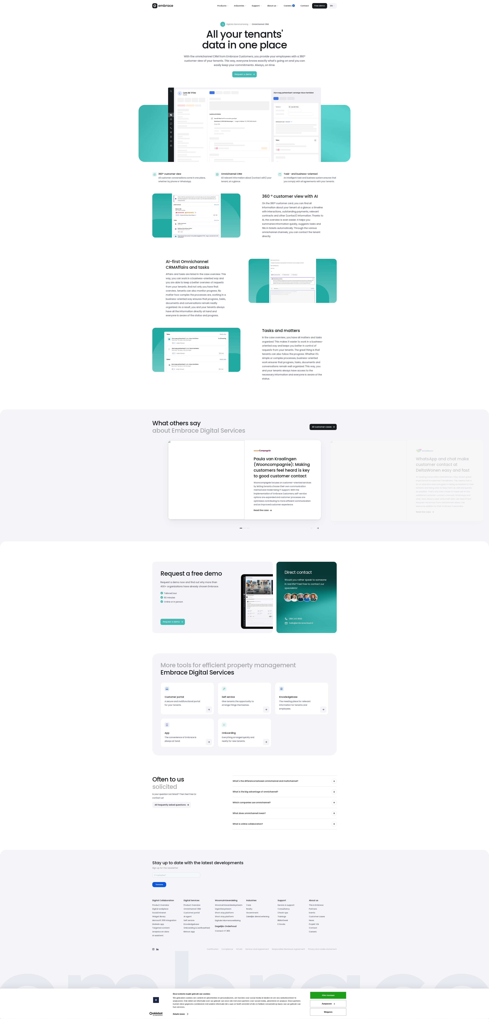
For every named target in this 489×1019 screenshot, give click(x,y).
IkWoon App (189, 931)
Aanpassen (327, 1003)
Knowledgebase (191, 924)
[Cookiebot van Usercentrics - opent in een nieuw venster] (156, 1014)
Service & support (286, 905)
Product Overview (160, 905)
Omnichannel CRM (192, 908)
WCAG (239, 949)
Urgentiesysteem (223, 908)
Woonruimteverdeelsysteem (228, 905)
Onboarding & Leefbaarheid (197, 927)
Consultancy (284, 908)
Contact (304, 5)
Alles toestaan (328, 995)
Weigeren (328, 1012)
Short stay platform (224, 912)
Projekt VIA (314, 924)
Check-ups (283, 912)
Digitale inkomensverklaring (228, 920)
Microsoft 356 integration (164, 920)
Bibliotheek (283, 920)
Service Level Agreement (257, 949)
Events (312, 912)
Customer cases (317, 916)
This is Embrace (316, 905)
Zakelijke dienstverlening (257, 916)
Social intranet (159, 912)
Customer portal (192, 912)
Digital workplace (160, 908)
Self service (189, 920)
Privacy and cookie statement (322, 949)
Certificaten (212, 949)
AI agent (188, 916)
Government (252, 912)
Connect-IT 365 (222, 931)
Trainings (282, 916)
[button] (223, 6)
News (311, 920)
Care (248, 905)
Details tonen (179, 1014)
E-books (281, 924)
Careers (313, 931)
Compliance (227, 949)
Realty (249, 908)
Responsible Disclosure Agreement (288, 949)
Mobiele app (158, 924)
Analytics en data (160, 931)
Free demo (319, 5)
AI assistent (157, 935)
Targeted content (161, 927)
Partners (313, 908)
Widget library (158, 916)
